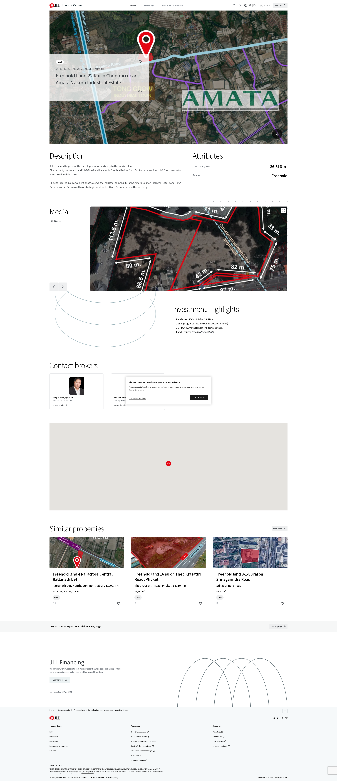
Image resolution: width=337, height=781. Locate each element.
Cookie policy (112, 777)
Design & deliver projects (141, 746)
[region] (168, 391)
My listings (53, 741)
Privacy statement (57, 777)
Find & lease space (138, 732)
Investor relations (220, 746)
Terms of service (97, 777)
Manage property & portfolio (142, 741)
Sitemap (52, 751)
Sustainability (218, 741)
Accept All (199, 397)
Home (51, 710)
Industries (135, 755)
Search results (64, 710)
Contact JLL (217, 736)
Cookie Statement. (136, 390)
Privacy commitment (77, 777)
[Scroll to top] (285, 711)
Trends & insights (138, 760)
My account (53, 736)
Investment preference (58, 746)
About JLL (217, 732)
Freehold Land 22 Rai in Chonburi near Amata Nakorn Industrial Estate (101, 710)
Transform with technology (141, 751)
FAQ (51, 732)
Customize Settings (137, 398)
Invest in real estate (139, 736)
